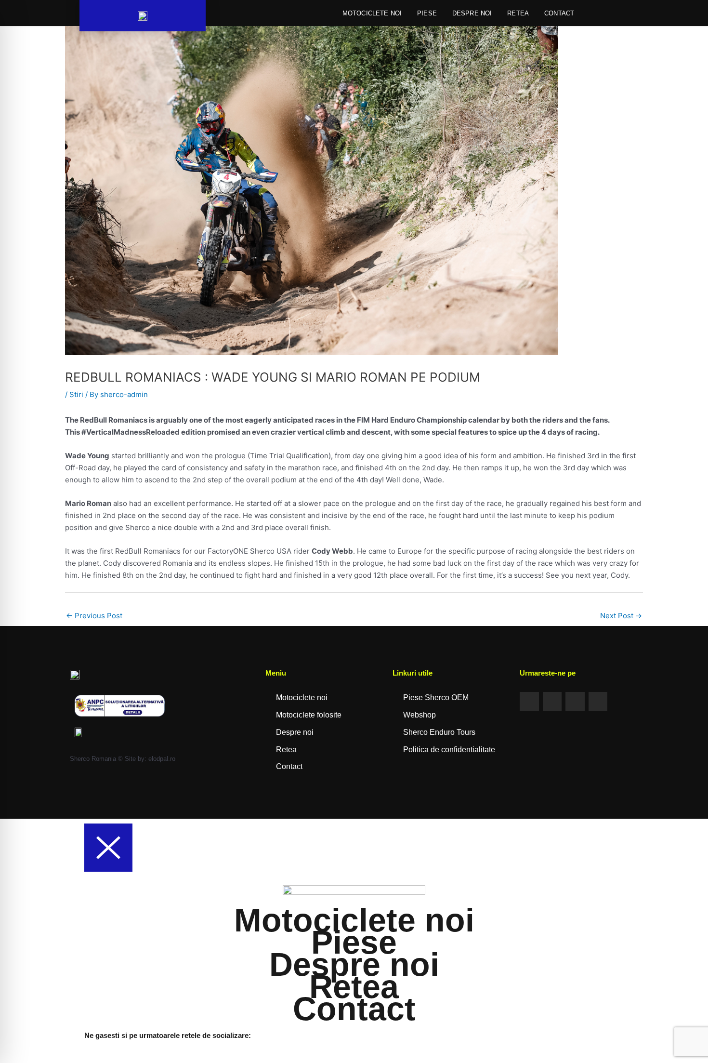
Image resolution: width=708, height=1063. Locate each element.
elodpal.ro (161, 758)
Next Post (621, 615)
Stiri (76, 394)
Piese (427, 13)
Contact (559, 13)
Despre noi (472, 13)
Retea (518, 13)
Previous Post (94, 615)
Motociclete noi (372, 13)
